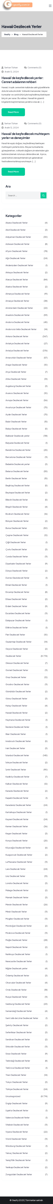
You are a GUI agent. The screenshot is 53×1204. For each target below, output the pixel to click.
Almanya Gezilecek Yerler (18, 293)
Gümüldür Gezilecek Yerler (18, 691)
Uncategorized (13, 1096)
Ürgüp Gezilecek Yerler (17, 1103)
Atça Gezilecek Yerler (16, 371)
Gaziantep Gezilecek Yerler (19, 641)
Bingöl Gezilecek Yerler (17, 506)
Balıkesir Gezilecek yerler (18, 435)
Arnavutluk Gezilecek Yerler (19, 357)
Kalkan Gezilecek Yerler (17, 783)
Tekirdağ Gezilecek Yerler (18, 1060)
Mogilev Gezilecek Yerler (17, 918)
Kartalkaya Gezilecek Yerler (19, 812)
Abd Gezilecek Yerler (16, 229)
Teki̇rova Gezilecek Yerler (18, 1067)
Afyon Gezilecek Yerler (17, 251)
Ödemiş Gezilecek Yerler (17, 975)
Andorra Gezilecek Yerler (17, 322)
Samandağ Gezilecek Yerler (19, 1011)
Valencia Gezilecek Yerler (18, 1117)
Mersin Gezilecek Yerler (17, 904)
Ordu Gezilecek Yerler (16, 989)
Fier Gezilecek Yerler (15, 634)
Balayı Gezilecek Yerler (16, 428)
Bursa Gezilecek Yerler (16, 528)
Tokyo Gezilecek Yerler (17, 1082)
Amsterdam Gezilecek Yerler (19, 308)
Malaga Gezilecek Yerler (17, 890)
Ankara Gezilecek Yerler (17, 336)
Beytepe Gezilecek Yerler (18, 492)
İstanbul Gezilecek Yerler (17, 755)
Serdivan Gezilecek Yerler (18, 1039)
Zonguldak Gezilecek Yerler (19, 1174)
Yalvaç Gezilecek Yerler (17, 1153)
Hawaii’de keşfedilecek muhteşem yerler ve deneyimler (26, 136)
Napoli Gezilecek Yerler (17, 947)
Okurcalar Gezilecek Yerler (18, 982)
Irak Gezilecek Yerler (15, 748)
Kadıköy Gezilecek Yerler (17, 776)
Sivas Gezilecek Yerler (16, 1053)
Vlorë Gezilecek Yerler (16, 1138)
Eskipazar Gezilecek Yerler (18, 620)
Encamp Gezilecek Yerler (17, 592)
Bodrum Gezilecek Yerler (17, 514)
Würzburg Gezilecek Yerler (18, 1146)
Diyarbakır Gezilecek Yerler (18, 563)
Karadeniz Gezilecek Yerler (18, 805)
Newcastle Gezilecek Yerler (19, 961)
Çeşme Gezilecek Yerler (17, 535)
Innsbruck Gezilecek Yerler (18, 741)
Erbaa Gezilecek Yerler (16, 599)
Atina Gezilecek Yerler (16, 379)
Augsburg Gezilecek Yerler (18, 386)
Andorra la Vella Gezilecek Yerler (21, 329)
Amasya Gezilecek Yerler (17, 300)
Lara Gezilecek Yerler (16, 869)
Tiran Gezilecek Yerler (16, 1075)
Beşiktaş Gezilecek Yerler (18, 485)
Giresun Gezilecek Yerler (17, 663)
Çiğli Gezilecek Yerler (16, 542)
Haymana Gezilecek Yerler (18, 719)
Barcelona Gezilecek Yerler (19, 457)
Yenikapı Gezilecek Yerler (17, 1167)
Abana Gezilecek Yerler (17, 222)
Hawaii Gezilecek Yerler (17, 712)
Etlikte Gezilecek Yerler (17, 627)
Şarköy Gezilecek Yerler (17, 1025)
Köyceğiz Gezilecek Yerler (18, 847)
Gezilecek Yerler (13, 656)
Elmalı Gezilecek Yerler (16, 585)
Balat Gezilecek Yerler (16, 421)
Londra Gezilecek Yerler (17, 883)
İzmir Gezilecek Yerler (16, 769)
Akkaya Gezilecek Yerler (17, 272)
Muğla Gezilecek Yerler (16, 940)
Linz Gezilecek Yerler (15, 876)
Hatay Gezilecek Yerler (16, 705)
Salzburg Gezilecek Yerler (18, 1004)
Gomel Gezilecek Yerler (17, 670)
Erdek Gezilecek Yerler (16, 606)
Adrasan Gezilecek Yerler (17, 244)
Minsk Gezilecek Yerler (16, 911)
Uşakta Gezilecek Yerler (17, 1110)
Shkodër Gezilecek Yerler (18, 1046)
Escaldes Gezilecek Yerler (18, 613)
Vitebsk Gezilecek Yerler (17, 1124)
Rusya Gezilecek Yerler (16, 996)
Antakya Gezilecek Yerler (17, 343)
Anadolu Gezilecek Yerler (18, 315)
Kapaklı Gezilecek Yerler (17, 798)
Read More (13, 112)
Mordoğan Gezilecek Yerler (19, 925)
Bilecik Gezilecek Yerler (17, 499)
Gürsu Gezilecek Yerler (16, 698)
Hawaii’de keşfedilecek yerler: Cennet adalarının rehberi (23, 80)
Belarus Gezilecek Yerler (17, 471)
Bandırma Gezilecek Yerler (18, 450)
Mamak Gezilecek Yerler (17, 897)
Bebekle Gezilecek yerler (18, 464)
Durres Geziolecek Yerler (17, 577)
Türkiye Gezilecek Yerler (17, 1089)
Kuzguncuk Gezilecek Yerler (19, 854)
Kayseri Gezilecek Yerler (17, 819)
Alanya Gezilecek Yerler (17, 279)
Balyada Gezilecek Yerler (17, 442)
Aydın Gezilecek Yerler (16, 414)
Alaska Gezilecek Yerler (17, 286)
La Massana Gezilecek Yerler (19, 862)
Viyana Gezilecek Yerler (17, 1131)
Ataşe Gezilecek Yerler (16, 364)
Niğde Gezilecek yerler (17, 968)
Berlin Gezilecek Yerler (16, 478)
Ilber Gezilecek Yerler (16, 734)
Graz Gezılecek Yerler (16, 677)
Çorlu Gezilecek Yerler (16, 549)
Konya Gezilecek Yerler (17, 840)
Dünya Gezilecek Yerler (17, 570)
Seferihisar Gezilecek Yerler (19, 1032)
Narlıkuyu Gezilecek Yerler (18, 954)
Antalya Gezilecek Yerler (17, 350)
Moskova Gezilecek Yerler (18, 933)
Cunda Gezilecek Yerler (17, 556)
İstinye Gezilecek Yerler (17, 762)
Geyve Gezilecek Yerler (17, 648)
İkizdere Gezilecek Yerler (17, 727)
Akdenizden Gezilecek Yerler (19, 265)
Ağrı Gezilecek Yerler (15, 258)
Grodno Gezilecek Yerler (17, 684)
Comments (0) (34, 67)
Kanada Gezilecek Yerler (17, 790)
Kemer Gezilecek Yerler (17, 826)
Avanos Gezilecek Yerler (17, 393)
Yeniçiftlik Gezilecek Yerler (18, 1160)
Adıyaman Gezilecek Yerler (18, 237)
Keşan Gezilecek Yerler (16, 833)
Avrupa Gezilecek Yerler (17, 400)
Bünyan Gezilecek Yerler (17, 521)
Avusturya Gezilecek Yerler (18, 407)
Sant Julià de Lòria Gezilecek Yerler (22, 1018)
